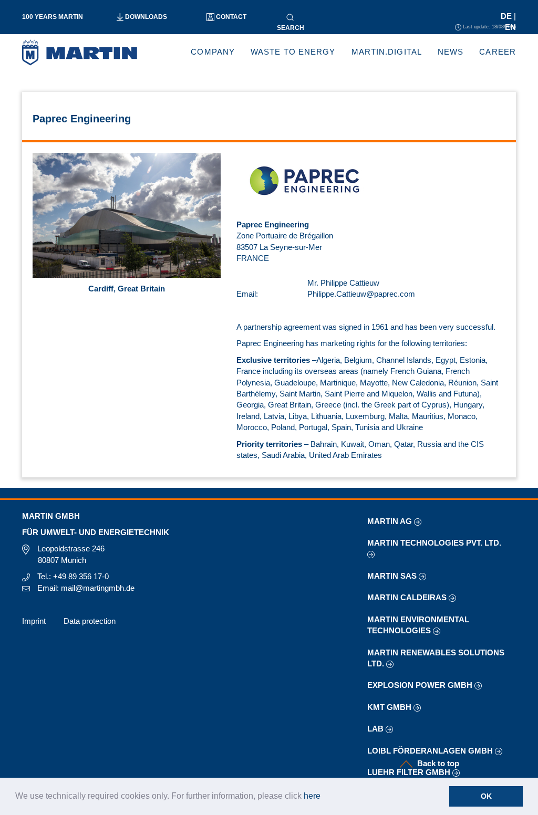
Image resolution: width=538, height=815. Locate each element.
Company (213, 51)
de (507, 16)
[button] (324, 797)
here (312, 795)
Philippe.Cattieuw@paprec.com (361, 293)
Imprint (34, 621)
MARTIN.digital (386, 51)
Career (497, 51)
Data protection (90, 621)
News (450, 51)
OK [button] (486, 796)
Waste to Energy (293, 51)
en (510, 27)
